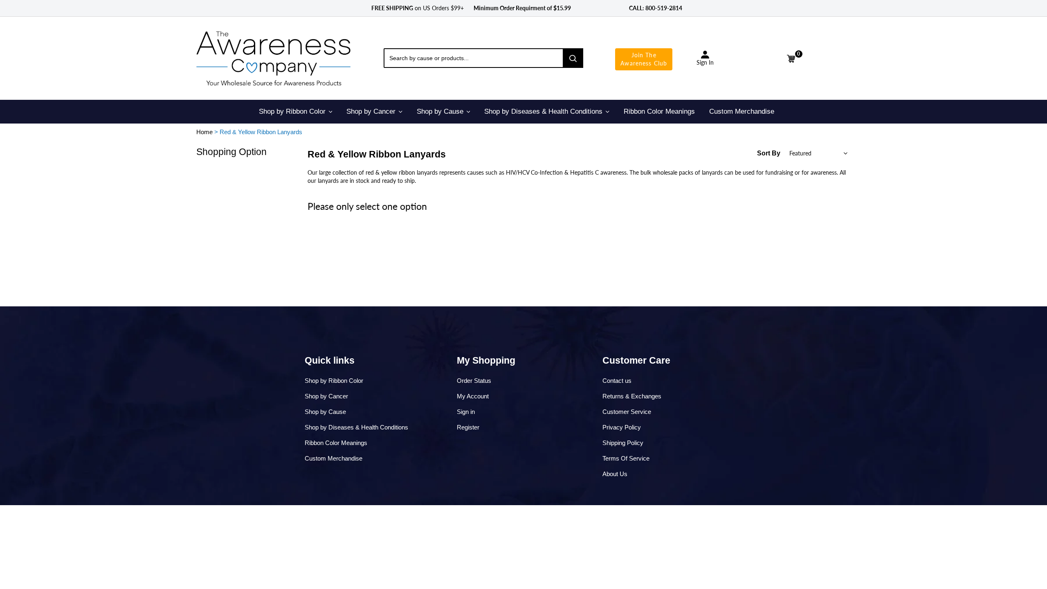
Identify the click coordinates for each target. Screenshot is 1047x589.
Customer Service (626, 411)
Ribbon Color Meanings (336, 442)
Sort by (768, 153)
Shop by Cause (325, 411)
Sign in (466, 411)
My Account (473, 396)
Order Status (474, 380)
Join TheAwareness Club (643, 59)
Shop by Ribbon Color (334, 380)
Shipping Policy (622, 442)
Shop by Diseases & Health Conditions (356, 427)
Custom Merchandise (333, 458)
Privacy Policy (621, 427)
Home (204, 131)
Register (468, 427)
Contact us (616, 380)
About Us (614, 473)
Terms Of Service (625, 458)
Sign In (705, 62)
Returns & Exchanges (631, 396)
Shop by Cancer (326, 396)
